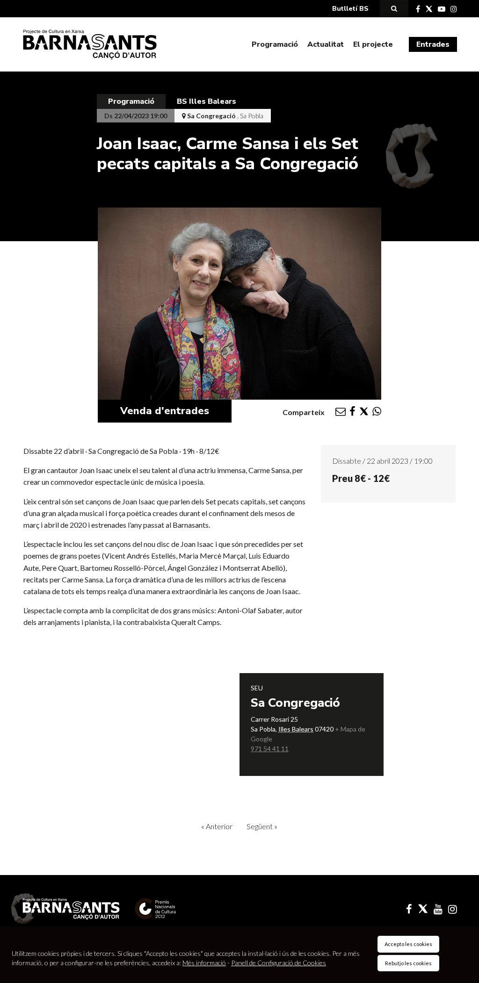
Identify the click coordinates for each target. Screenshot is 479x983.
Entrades (433, 44)
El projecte (373, 44)
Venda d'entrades (164, 411)
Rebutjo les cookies (408, 963)
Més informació (204, 963)
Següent (262, 826)
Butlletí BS (350, 8)
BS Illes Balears (206, 101)
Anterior (216, 826)
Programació (275, 44)
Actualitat (325, 44)
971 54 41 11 (270, 749)
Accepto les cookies (408, 944)
